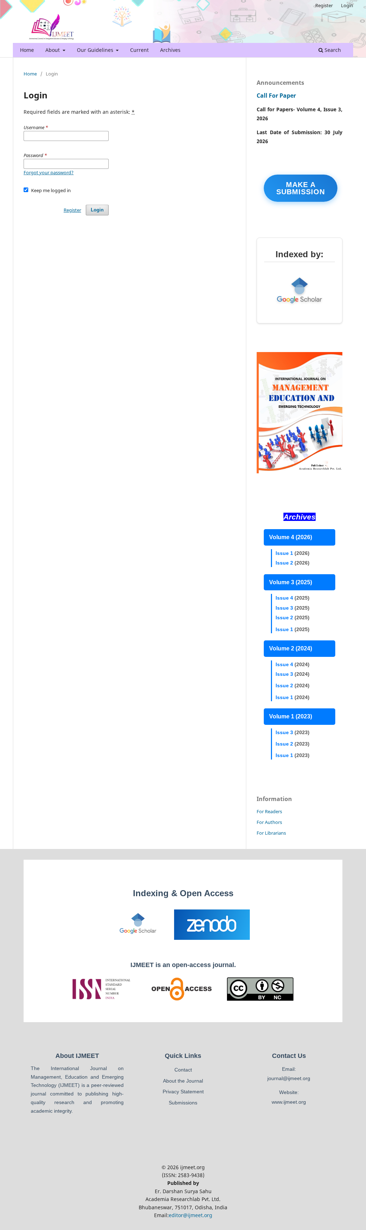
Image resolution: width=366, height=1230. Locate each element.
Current (139, 50)
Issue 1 (284, 553)
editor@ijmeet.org (190, 1215)
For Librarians (271, 833)
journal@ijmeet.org (288, 1078)
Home (27, 50)
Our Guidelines (96, 50)
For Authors (269, 822)
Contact (183, 1070)
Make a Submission (300, 188)
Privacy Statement (183, 1091)
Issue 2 (284, 563)
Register (324, 5)
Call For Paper (276, 95)
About (53, 50)
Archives (170, 50)
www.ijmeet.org (289, 1102)
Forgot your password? (49, 172)
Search (332, 50)
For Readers (269, 811)
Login (347, 5)
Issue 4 (284, 598)
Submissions (183, 1102)
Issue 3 (284, 608)
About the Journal (183, 1081)
